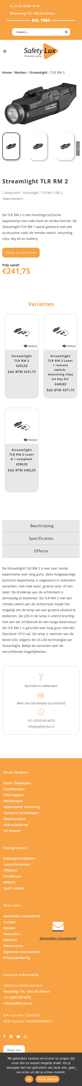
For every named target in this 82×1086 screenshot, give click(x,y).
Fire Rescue (12, 876)
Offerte (41, 551)
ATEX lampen (13, 795)
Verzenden (11, 934)
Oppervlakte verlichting (21, 807)
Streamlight (38, 72)
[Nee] (76, 1069)
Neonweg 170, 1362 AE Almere (26, 991)
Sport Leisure (13, 888)
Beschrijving (42, 525)
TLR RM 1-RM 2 (52, 192)
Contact (9, 922)
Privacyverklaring (16, 958)
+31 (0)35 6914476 (17, 997)
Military (9, 882)
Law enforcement (17, 864)
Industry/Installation (19, 858)
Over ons (14, 1050)
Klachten (10, 940)
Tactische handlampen (20, 813)
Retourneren (13, 946)
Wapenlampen (13, 198)
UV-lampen (11, 830)
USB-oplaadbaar (15, 825)
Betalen (9, 928)
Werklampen (13, 801)
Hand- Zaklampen (17, 783)
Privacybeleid (47, 1079)
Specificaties (41, 538)
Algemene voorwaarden (21, 952)
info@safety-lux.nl (17, 1003)
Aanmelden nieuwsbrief (21, 916)
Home (7, 72)
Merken (20, 72)
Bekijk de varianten (21, 252)
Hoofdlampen (14, 789)
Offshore (10, 870)
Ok (29, 1079)
